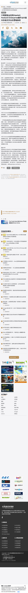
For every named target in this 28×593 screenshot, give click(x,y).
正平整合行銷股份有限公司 (7, 22)
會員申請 (5, 543)
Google (16, 411)
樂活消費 (18, 527)
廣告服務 (18, 545)
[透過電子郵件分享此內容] (21, 28)
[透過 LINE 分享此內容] (7, 28)
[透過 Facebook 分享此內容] (3, 28)
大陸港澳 (18, 532)
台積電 (15, 397)
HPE (9, 168)
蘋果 (2, 409)
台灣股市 (3, 399)
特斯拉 (15, 413)
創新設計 (5, 527)
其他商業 (5, 532)
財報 (15, 403)
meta (2, 411)
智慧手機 (16, 407)
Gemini (3, 413)
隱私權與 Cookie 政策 (6, 589)
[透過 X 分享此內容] (12, 28)
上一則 (4, 219)
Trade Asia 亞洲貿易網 (10, 560)
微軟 (2, 401)
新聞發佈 (5, 541)
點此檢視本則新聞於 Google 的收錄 (9, 213)
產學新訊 (18, 529)
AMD (15, 401)
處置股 (2, 403)
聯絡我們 (18, 547)
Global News (6, 534)
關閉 (18, 591)
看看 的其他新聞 (11, 211)
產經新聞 (3, 407)
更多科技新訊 (13, 357)
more (25, 231)
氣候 (2, 405)
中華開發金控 (15, 168)
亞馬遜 (15, 399)
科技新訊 (9, 7)
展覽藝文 (5, 529)
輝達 (2, 397)
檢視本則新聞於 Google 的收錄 (7, 24)
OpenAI (16, 409)
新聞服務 (18, 543)
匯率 (15, 405)
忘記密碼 (5, 547)
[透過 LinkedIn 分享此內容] (16, 28)
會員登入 (5, 545)
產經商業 (5, 525)
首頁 (4, 7)
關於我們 (18, 541)
